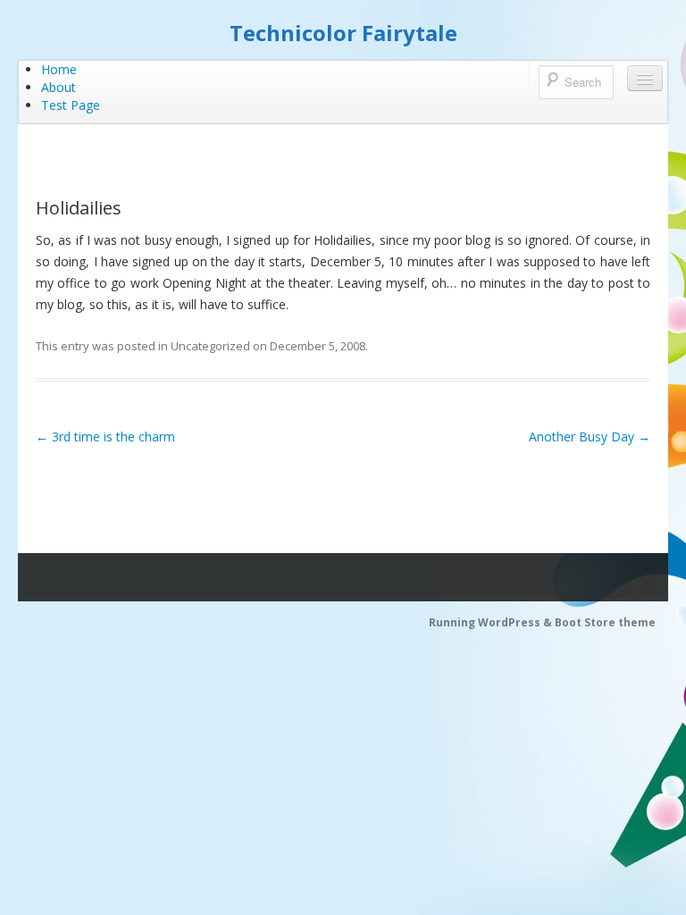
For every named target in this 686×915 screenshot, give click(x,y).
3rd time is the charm (105, 436)
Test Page (70, 105)
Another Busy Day (589, 436)
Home (59, 69)
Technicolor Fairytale (343, 32)
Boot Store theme (605, 622)
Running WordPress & (492, 622)
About (58, 87)
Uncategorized (210, 346)
